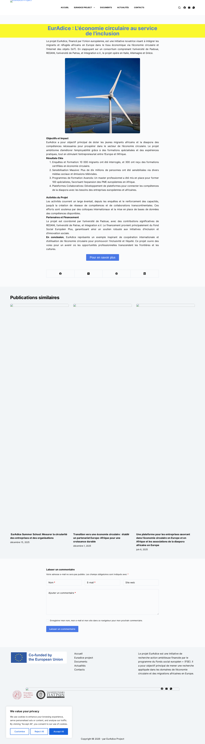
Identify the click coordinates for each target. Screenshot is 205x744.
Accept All (59, 731)
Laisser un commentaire (62, 629)
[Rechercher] (179, 7)
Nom (51, 582)
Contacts (139, 7)
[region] (39, 722)
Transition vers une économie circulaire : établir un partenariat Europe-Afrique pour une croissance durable (101, 538)
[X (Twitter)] (88, 274)
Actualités (123, 7)
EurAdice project (83, 7)
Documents (106, 7)
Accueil (65, 7)
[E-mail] (189, 7)
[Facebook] (185, 7)
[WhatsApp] (194, 7)
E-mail (91, 582)
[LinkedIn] (145, 274)
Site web (130, 582)
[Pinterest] (117, 274)
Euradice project (83, 657)
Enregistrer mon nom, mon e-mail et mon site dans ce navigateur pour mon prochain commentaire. (96, 620)
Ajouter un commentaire (62, 592)
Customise (19, 731)
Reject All (39, 731)
